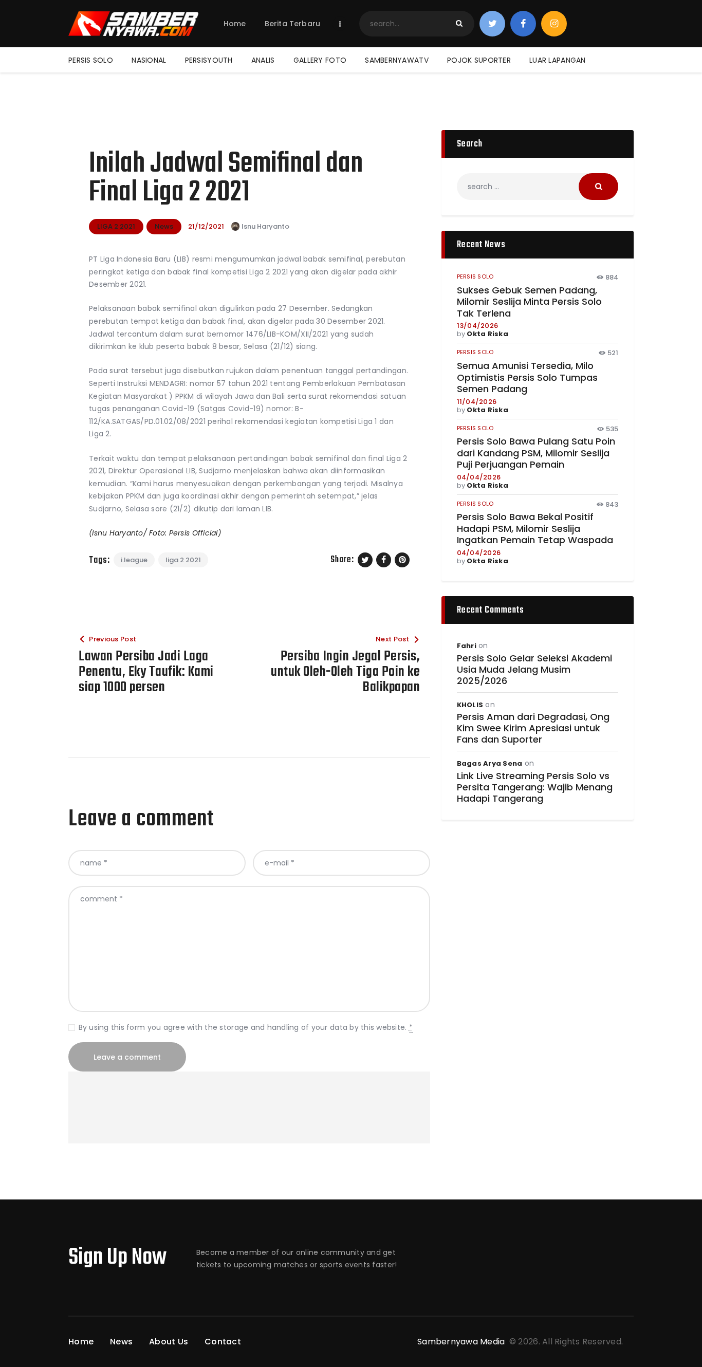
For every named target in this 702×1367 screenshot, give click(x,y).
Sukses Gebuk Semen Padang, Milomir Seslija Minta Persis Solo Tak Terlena (529, 302)
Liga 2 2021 (183, 560)
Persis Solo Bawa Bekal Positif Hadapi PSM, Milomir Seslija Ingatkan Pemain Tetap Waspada (535, 528)
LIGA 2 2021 (116, 226)
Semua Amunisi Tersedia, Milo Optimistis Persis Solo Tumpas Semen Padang (527, 377)
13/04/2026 (477, 325)
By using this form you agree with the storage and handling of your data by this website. (246, 1027)
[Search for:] (537, 186)
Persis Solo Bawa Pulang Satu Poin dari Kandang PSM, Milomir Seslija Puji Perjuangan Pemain (536, 453)
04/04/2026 (479, 477)
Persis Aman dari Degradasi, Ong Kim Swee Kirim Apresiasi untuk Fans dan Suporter (533, 728)
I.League (134, 560)
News (164, 226)
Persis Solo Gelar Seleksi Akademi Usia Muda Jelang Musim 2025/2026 (534, 670)
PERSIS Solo (475, 276)
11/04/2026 (477, 402)
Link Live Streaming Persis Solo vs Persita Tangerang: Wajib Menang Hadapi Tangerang (535, 787)
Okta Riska (487, 334)
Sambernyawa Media (462, 1341)
